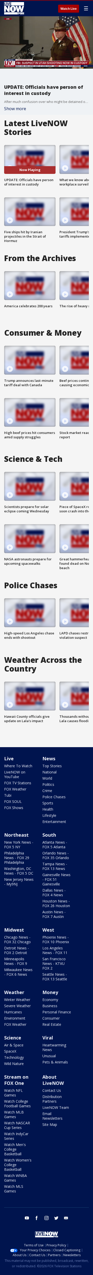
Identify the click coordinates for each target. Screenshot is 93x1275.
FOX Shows (13, 807)
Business (49, 1005)
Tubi (7, 795)
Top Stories (52, 765)
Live (9, 758)
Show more (15, 108)
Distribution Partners (52, 1099)
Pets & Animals (55, 1062)
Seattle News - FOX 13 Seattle (54, 976)
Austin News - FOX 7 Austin (54, 914)
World (47, 778)
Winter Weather (17, 999)
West (48, 930)
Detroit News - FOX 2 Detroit (16, 950)
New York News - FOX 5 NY (18, 844)
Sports (47, 803)
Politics (48, 784)
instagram (46, 1218)
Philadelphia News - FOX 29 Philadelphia (16, 858)
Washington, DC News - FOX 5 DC (18, 871)
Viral (47, 1038)
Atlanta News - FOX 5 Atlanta (54, 844)
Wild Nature (14, 1063)
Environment (14, 1018)
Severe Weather (17, 1005)
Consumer (51, 1018)
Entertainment (54, 821)
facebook (37, 1218)
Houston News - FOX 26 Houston (56, 903)
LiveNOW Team (55, 1107)
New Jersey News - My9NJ (19, 881)
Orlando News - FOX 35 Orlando (55, 855)
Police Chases (54, 796)
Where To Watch (18, 765)
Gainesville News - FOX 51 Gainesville (56, 879)
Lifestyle (49, 815)
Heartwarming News (54, 1047)
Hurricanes (13, 1012)
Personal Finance (56, 1012)
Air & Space (14, 1045)
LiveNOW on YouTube (14, 774)
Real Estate (51, 1024)
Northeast (16, 835)
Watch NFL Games (13, 1093)
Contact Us (51, 1090)
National (49, 772)
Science (12, 1038)
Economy (50, 999)
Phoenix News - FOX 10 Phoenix (55, 939)
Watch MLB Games (14, 1114)
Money (50, 992)
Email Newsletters (52, 1116)
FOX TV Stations (17, 782)
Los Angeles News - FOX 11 (54, 950)
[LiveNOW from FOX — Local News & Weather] (14, 8)
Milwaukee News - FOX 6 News (18, 972)
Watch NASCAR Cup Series (17, 1125)
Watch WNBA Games (15, 1178)
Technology (14, 1057)
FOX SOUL (13, 801)
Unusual (49, 1055)
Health (47, 809)
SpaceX (10, 1051)
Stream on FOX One (16, 1080)
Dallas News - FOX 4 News (54, 892)
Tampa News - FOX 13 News (54, 866)
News (48, 758)
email (66, 1218)
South (49, 835)
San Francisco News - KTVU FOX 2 (54, 963)
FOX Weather (15, 789)
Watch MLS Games (13, 1188)
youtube (27, 1218)
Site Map (49, 1124)
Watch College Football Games (17, 1103)
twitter (56, 1218)
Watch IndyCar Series (16, 1136)
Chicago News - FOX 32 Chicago (17, 939)
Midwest (14, 930)
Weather (14, 992)
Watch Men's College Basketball (15, 1149)
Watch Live (68, 9)
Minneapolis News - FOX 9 (15, 961)
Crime (47, 790)
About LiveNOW (53, 1080)
